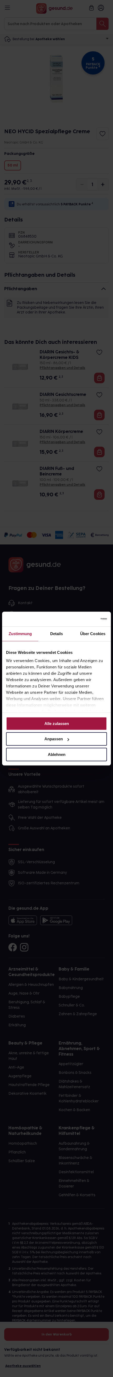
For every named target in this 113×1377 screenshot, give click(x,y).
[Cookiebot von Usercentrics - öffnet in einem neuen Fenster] (84, 619)
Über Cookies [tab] (92, 633)
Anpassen (53, 739)
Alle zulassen (56, 723)
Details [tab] (56, 633)
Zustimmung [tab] (20, 633)
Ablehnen (56, 754)
